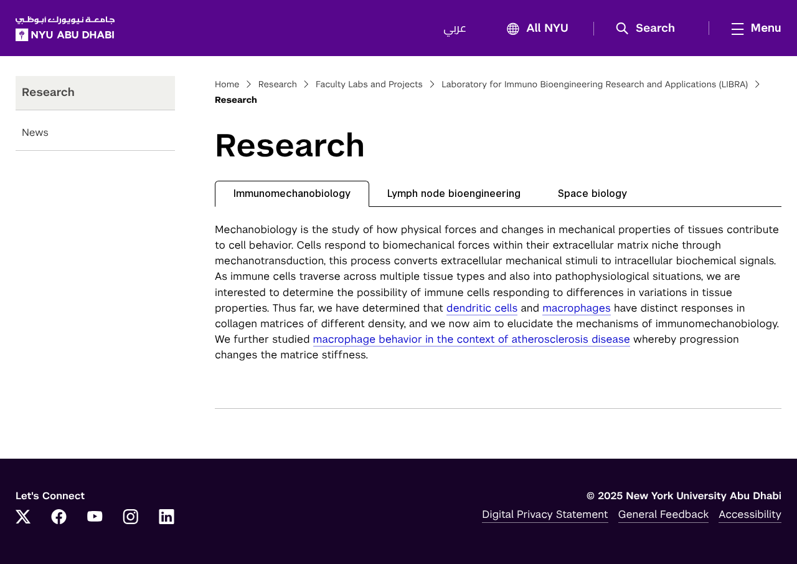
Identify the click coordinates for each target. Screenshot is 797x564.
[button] (650, 29)
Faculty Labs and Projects (369, 84)
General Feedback (663, 514)
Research (277, 84)
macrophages (576, 308)
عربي (454, 29)
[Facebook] (59, 518)
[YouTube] (94, 518)
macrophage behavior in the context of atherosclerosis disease (471, 339)
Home (227, 84)
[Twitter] (23, 518)
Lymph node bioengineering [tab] (454, 193)
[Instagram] (130, 518)
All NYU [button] (547, 29)
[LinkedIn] (166, 518)
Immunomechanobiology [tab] (292, 193)
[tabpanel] (498, 292)
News (35, 132)
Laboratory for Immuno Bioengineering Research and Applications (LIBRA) (594, 84)
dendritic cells (482, 308)
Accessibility (750, 514)
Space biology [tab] (592, 193)
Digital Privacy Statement (545, 514)
